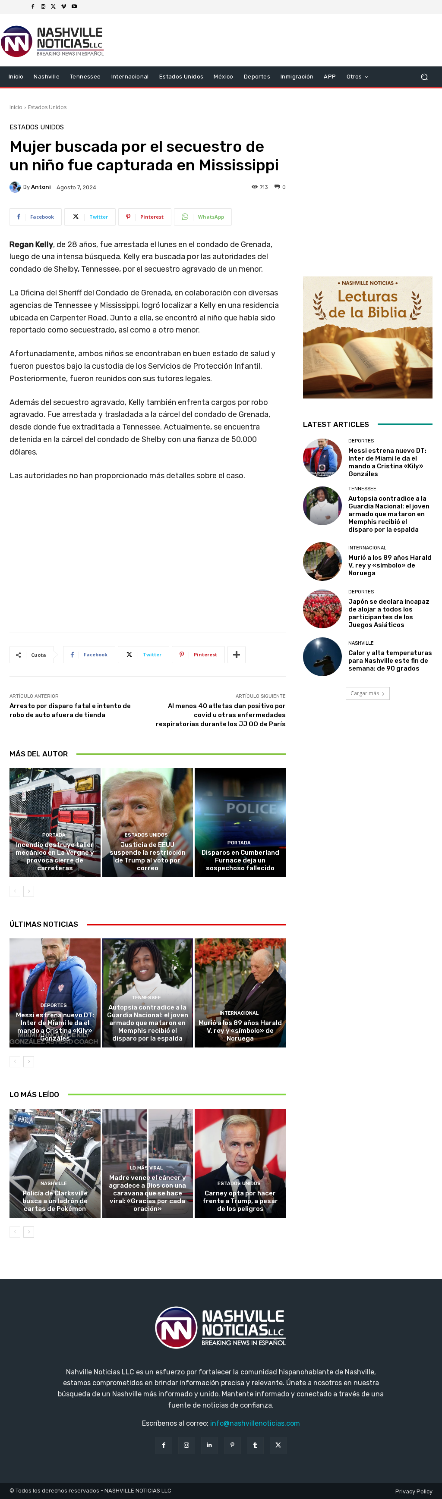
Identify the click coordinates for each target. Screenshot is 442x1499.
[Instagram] (43, 7)
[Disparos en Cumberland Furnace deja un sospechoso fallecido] (240, 822)
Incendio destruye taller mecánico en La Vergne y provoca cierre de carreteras (55, 856)
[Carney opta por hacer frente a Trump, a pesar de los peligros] (240, 1163)
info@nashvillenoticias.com (255, 1423)
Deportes (54, 1005)
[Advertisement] (147, 560)
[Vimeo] (64, 7)
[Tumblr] (255, 1445)
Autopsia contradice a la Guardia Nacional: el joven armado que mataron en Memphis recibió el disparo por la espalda (147, 1023)
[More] (236, 654)
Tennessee (146, 997)
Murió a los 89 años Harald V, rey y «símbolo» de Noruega (240, 1030)
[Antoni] (16, 187)
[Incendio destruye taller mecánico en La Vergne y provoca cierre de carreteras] (55, 822)
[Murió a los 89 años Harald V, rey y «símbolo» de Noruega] (240, 992)
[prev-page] (14, 891)
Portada (54, 835)
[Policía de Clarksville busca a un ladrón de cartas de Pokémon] (55, 1163)
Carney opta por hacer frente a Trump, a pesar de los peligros (240, 1201)
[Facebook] (33, 7)
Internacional (239, 1013)
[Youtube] (74, 7)
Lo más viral (146, 1168)
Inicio (15, 107)
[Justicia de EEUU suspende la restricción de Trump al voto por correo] (147, 822)
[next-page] (28, 891)
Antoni (41, 187)
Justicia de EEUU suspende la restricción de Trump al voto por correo (148, 856)
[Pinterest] (232, 1445)
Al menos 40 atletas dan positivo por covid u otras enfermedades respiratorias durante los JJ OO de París (221, 715)
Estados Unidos (47, 107)
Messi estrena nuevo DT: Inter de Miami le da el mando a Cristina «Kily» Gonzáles (55, 1026)
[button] (424, 77)
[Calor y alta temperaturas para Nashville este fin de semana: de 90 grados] (322, 656)
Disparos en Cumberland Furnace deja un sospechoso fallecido (240, 860)
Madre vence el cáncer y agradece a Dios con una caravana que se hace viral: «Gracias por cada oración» (147, 1193)
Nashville (54, 1183)
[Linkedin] (209, 1445)
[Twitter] (53, 7)
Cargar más (364, 693)
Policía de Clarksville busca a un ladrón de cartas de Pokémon (55, 1201)
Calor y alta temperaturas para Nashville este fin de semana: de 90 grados (390, 660)
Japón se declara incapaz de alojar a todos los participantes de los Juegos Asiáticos (388, 613)
